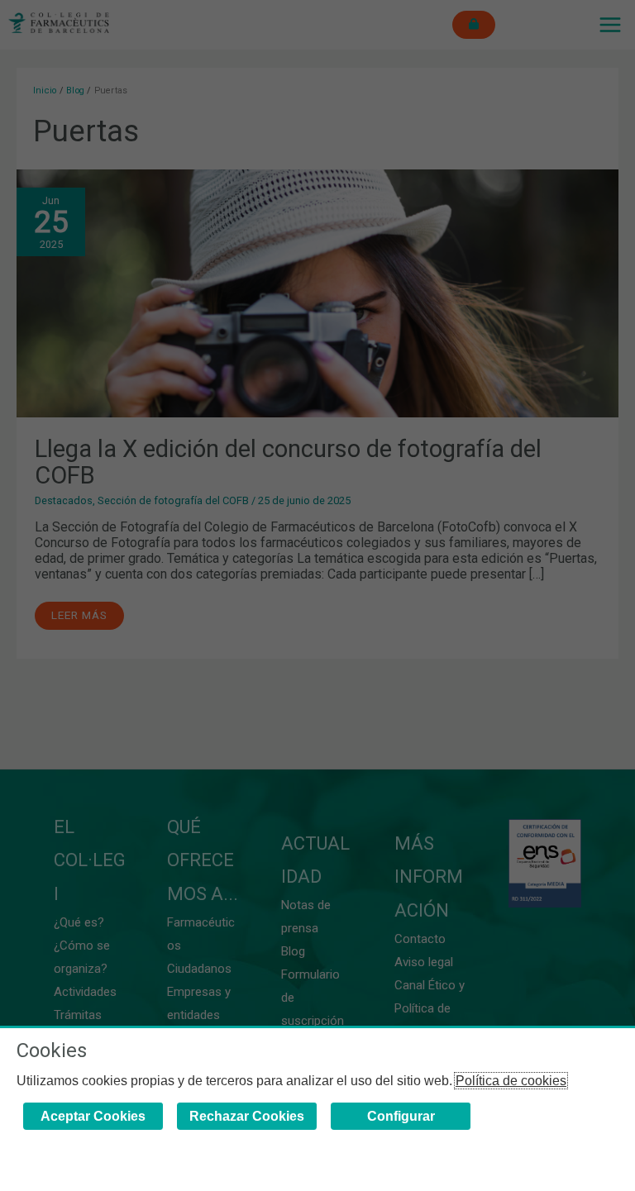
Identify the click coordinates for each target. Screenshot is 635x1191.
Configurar (401, 1116)
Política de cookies (511, 1081)
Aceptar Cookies (93, 1116)
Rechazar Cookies (246, 1116)
